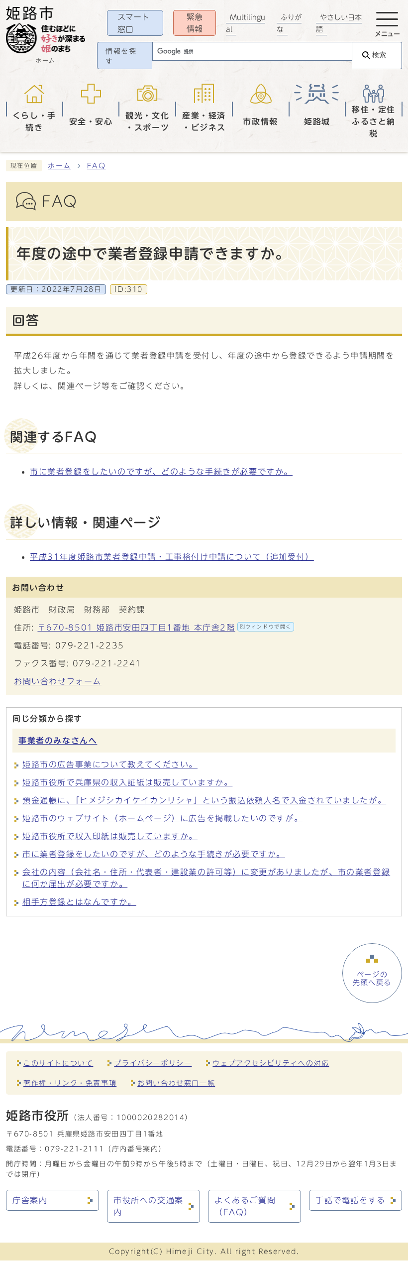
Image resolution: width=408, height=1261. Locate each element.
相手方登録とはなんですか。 (79, 902)
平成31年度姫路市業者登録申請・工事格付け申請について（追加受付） (172, 557)
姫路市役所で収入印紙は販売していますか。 (110, 836)
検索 (379, 55)
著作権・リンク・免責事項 (69, 1083)
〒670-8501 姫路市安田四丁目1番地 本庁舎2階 (164, 627)
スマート (133, 23)
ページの (372, 978)
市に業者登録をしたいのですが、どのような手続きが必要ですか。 (161, 472)
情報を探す (120, 56)
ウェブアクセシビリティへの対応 (270, 1063)
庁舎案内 (29, 1200)
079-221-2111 (74, 1148)
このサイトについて (58, 1063)
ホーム (59, 165)
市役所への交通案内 (148, 1206)
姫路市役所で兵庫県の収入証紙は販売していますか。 (127, 782)
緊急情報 (195, 23)
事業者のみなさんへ (57, 741)
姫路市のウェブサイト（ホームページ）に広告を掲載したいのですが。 (162, 818)
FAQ (96, 165)
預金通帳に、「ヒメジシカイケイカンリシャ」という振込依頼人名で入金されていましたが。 (204, 800)
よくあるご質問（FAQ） (245, 1206)
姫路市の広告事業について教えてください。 (110, 764)
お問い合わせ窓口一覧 (176, 1083)
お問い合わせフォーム (58, 681)
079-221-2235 (89, 645)
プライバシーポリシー (153, 1063)
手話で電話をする (350, 1200)
